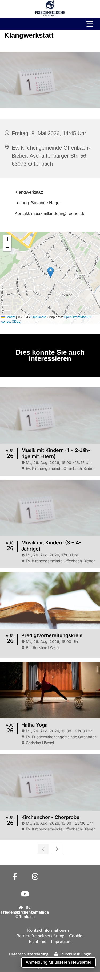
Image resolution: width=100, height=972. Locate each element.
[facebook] (15, 876)
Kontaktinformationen (48, 929)
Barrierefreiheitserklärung (40, 935)
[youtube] (25, 894)
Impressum (61, 941)
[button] (87, 24)
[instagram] (35, 876)
